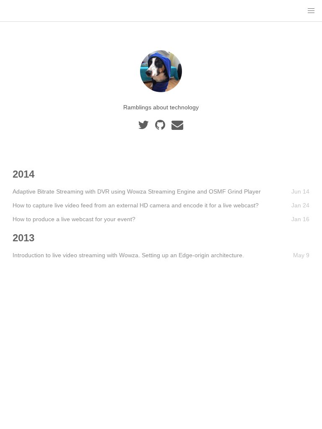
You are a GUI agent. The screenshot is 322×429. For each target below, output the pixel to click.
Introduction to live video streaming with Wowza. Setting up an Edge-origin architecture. (128, 255)
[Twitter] (145, 127)
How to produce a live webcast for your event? (74, 219)
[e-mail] (177, 127)
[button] (311, 11)
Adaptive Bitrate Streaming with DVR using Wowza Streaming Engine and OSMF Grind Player (137, 191)
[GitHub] (161, 127)
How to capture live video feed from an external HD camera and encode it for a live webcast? (136, 205)
